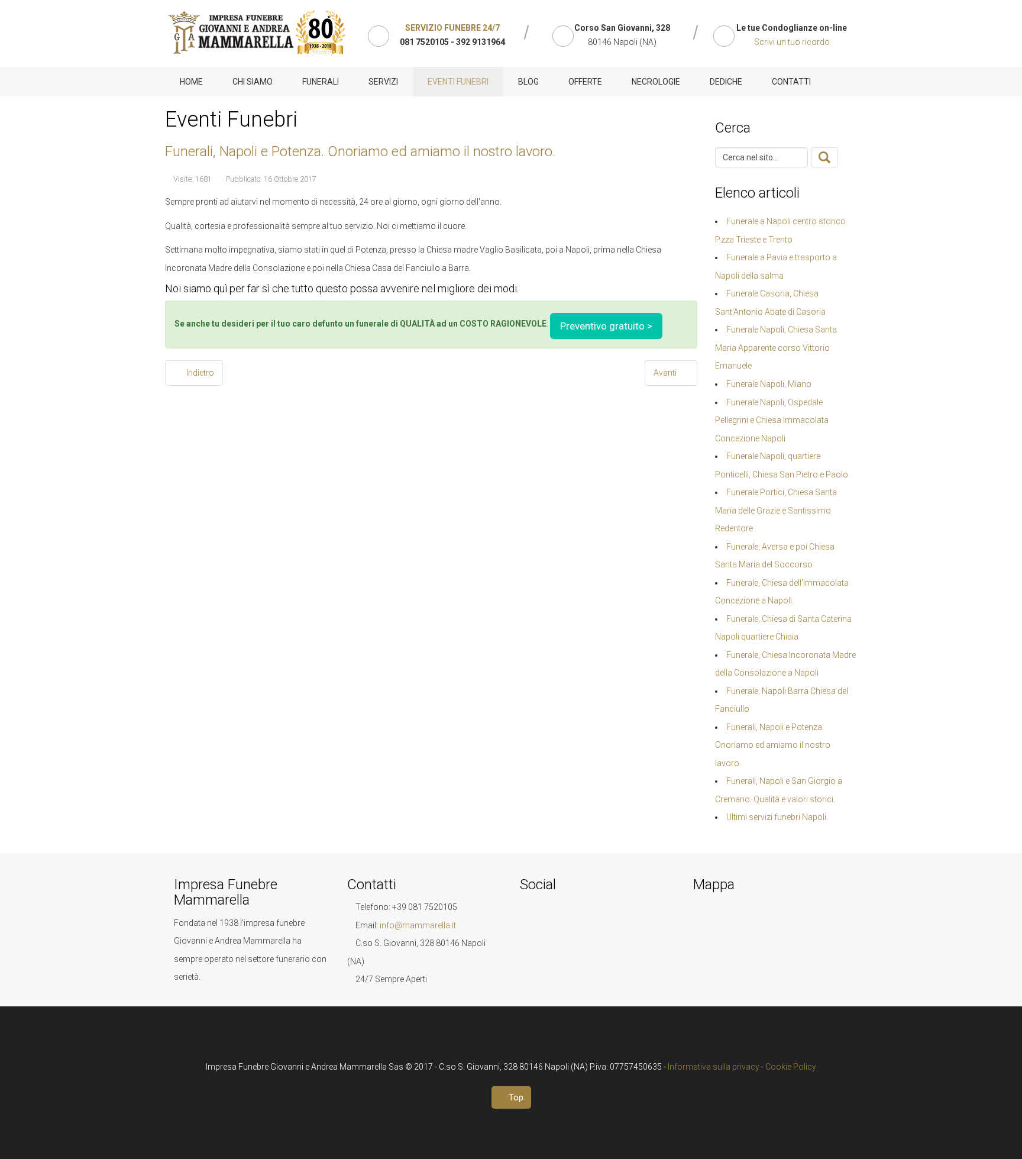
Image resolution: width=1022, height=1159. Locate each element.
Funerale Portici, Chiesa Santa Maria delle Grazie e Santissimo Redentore (776, 510)
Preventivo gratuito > (606, 326)
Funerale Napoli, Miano (768, 384)
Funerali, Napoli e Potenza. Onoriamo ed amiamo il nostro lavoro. (360, 151)
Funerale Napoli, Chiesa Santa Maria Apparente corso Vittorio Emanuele (776, 347)
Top (514, 1097)
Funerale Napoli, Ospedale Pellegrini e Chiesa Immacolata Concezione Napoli (772, 420)
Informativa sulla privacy (713, 1066)
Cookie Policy (790, 1066)
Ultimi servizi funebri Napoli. (777, 817)
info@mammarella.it (418, 925)
